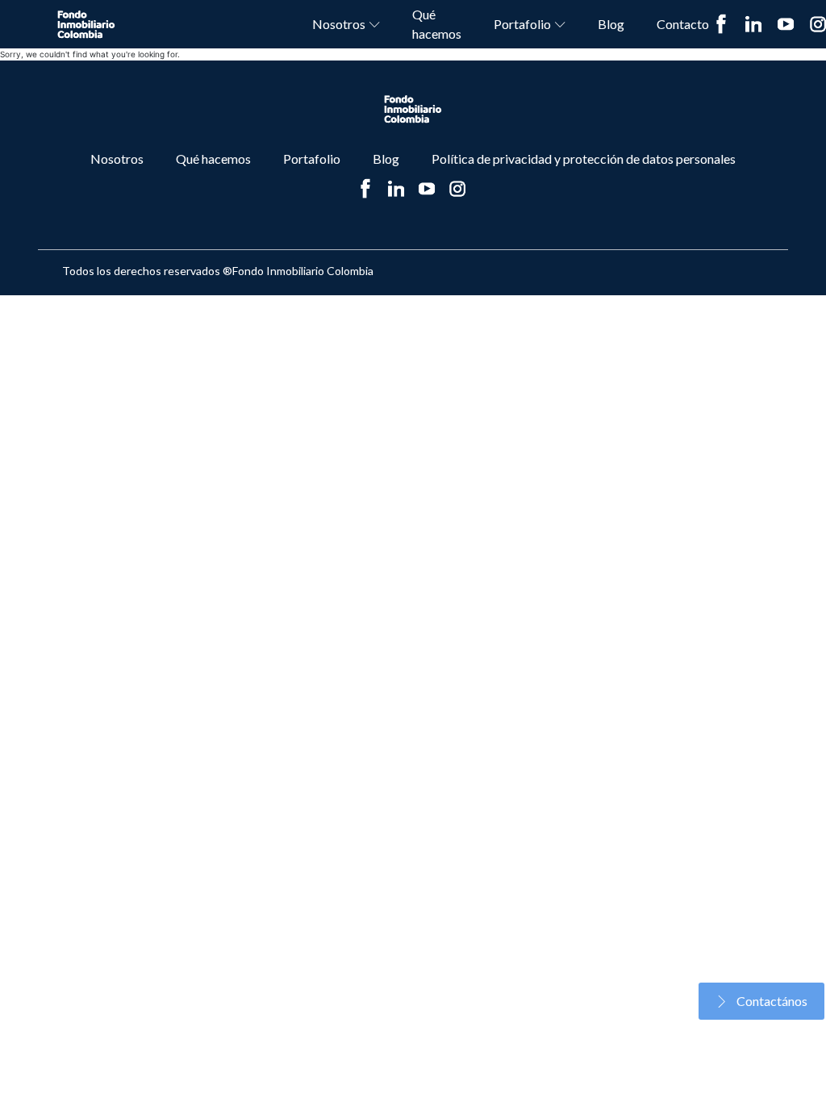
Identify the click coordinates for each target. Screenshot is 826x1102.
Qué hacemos (436, 23)
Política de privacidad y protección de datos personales (584, 158)
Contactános (771, 1000)
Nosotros (338, 23)
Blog (611, 23)
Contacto (683, 23)
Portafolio (522, 23)
